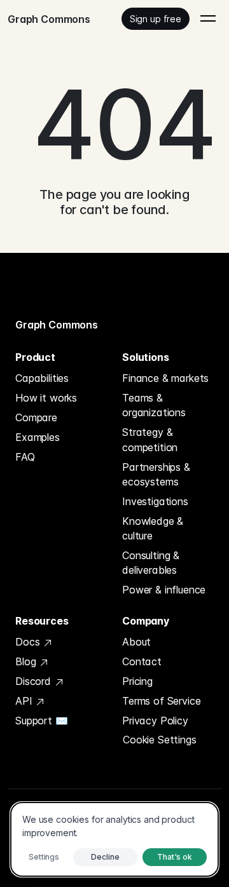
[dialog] (114, 839)
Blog (27, 661)
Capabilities (42, 378)
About (136, 641)
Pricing (137, 681)
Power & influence (163, 589)
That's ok (174, 857)
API (25, 700)
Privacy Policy (155, 720)
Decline (105, 857)
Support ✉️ (41, 720)
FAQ (25, 456)
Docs (29, 641)
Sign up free (155, 18)
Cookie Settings (160, 739)
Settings (44, 857)
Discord (34, 681)
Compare (36, 417)
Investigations (155, 501)
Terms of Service (161, 700)
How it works (46, 397)
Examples (37, 437)
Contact (142, 661)
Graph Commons (56, 324)
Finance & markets (165, 378)
